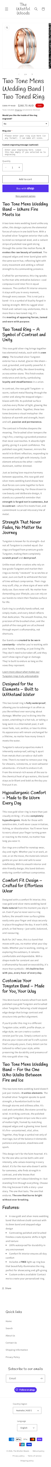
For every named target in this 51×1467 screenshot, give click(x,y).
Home (9, 1321)
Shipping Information (17, 1349)
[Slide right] (32, 74)
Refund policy (38, 1451)
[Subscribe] (41, 1378)
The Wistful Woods (21, 1451)
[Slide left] (19, 74)
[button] (6, 9)
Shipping (18, 110)
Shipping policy (27, 1460)
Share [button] (8, 1288)
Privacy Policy (13, 1357)
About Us (10, 1335)
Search (9, 1328)
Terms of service (35, 1456)
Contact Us (11, 1342)
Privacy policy (19, 1456)
